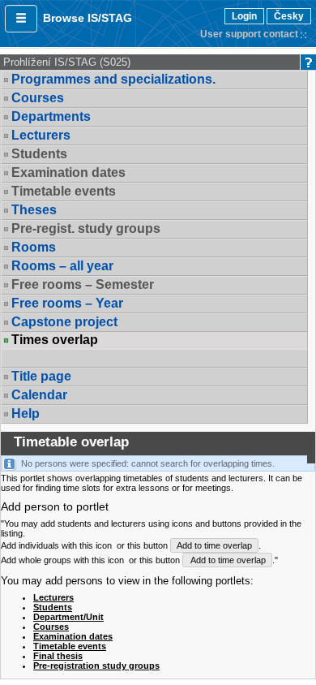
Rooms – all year (62, 266)
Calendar (39, 395)
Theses (34, 210)
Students (52, 607)
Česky (289, 16)
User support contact (249, 34)
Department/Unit (68, 617)
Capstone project (64, 322)
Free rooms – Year (67, 303)
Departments (51, 116)
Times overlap (54, 340)
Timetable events (69, 646)
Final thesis (58, 656)
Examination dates (73, 636)
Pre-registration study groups (96, 665)
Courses (37, 98)
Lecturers (40, 135)
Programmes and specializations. (113, 79)
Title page (41, 376)
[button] (21, 18)
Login (244, 16)
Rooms (33, 247)
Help (25, 413)
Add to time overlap (214, 545)
